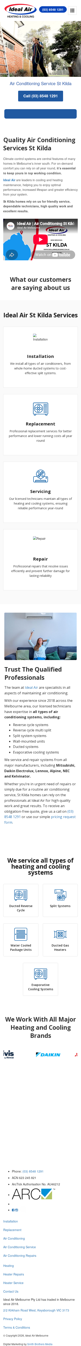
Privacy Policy (12, 1319)
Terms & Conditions (16, 1327)
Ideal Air (9, 180)
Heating (8, 1265)
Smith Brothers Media (39, 1344)
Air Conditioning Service (19, 1247)
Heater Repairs (13, 1274)
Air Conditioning (14, 1238)
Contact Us (10, 1291)
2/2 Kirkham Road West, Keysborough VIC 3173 (36, 1310)
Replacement (12, 1230)
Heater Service (13, 1283)
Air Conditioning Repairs (19, 1255)
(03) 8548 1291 (53, 9)
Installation (10, 1221)
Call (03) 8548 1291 (40, 96)
